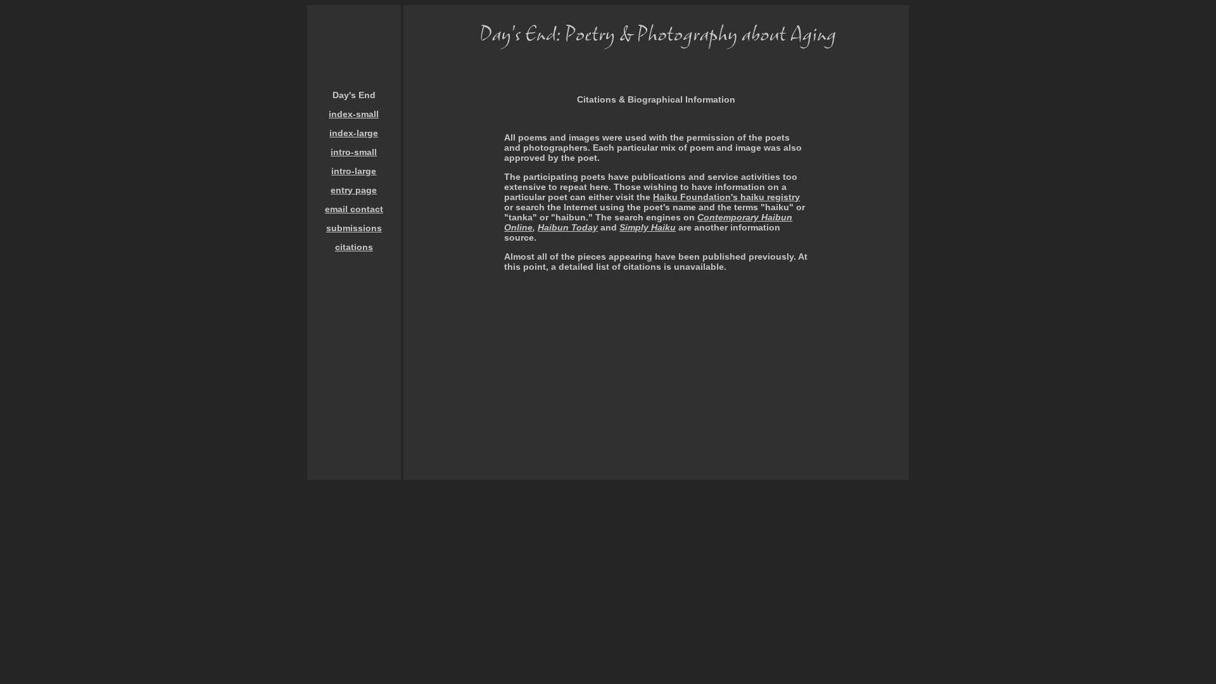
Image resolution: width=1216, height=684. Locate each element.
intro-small (354, 152)
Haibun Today (568, 227)
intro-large (353, 171)
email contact (354, 209)
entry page (354, 190)
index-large (353, 133)
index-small (354, 114)
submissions (354, 228)
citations (354, 247)
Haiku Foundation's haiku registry (726, 197)
